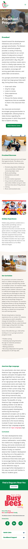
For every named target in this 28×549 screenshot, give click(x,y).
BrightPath (10, 512)
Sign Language (16, 428)
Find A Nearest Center (14, 125)
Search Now (14, 486)
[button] (25, 5)
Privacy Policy (5, 518)
